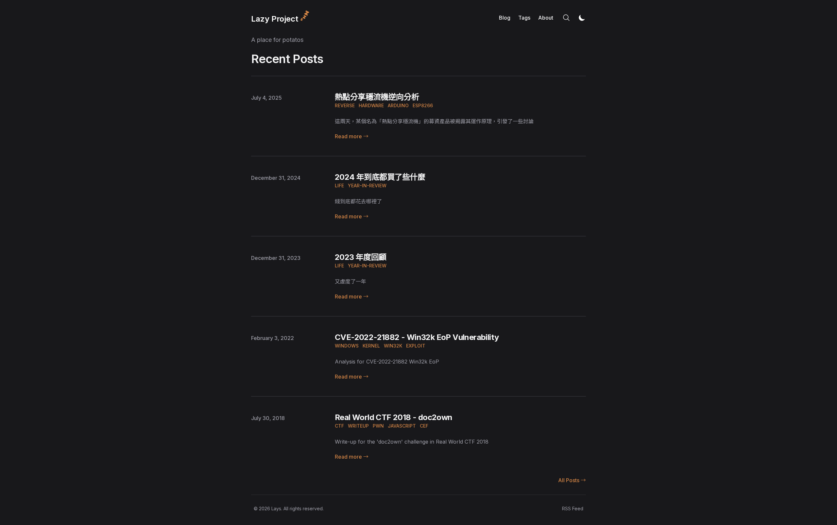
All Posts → (572, 480)
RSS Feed (572, 508)
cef (424, 426)
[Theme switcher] (582, 18)
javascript (402, 426)
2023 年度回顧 (360, 257)
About (545, 17)
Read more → (351, 136)
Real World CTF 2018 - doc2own (394, 417)
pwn (378, 426)
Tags (524, 17)
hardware (371, 105)
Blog (504, 17)
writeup (358, 426)
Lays (276, 508)
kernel (371, 345)
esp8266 (423, 105)
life (339, 185)
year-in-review (367, 185)
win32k (393, 345)
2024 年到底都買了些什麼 (380, 177)
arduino (398, 105)
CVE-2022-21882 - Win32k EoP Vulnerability (417, 337)
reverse (345, 105)
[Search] (566, 18)
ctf (339, 426)
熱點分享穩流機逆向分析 (377, 97)
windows (347, 345)
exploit (415, 345)
